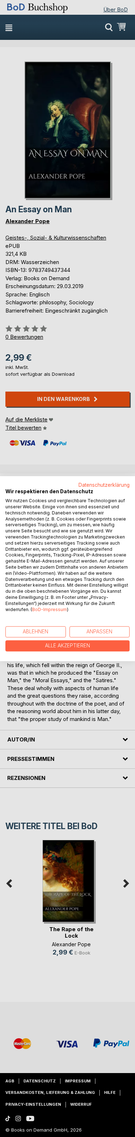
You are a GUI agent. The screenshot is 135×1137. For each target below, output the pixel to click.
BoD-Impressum (49, 609)
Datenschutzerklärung (104, 485)
